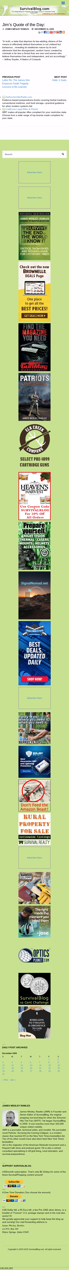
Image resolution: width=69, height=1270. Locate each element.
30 (59, 1071)
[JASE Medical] (34, 922)
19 (22, 1068)
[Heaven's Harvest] (34, 496)
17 (3, 1068)
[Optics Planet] (34, 955)
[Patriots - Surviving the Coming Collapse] (34, 397)
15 (49, 1065)
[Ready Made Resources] (34, 546)
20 (31, 1068)
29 (49, 1071)
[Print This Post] (39, 32)
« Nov (5, 1080)
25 (13, 1071)
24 (3, 1071)
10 (3, 1065)
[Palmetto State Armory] (34, 653)
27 (31, 1071)
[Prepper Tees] (34, 1022)
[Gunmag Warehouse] (34, 347)
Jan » (13, 1080)
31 (3, 1074)
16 (59, 1065)
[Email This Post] (42, 32)
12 (22, 1065)
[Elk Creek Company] (34, 446)
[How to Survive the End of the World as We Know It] (34, 236)
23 (59, 1068)
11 (13, 1065)
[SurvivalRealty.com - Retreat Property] (34, 829)
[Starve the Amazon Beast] (34, 795)
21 (40, 1068)
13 (31, 1065)
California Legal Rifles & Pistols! (20, 109)
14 (40, 1065)
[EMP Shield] (34, 762)
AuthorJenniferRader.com (17, 97)
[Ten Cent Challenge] (34, 989)
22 (49, 1068)
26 (22, 1071)
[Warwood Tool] (34, 888)
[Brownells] (34, 292)
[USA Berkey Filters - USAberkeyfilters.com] (34, 728)
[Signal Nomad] (34, 595)
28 (40, 1071)
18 (13, 1068)
